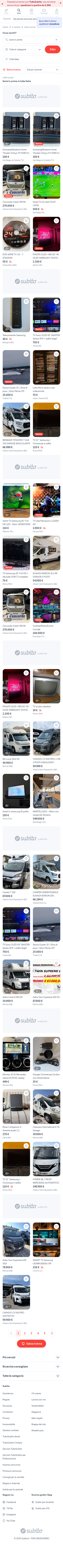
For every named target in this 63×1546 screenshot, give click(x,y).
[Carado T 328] (16, 879)
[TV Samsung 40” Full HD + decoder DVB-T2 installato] (16, 561)
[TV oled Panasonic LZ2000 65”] (46, 508)
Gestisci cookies (11, 1430)
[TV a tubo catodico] (46, 694)
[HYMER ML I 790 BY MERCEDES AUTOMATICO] (46, 1167)
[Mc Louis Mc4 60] (16, 746)
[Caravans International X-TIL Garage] (46, 1114)
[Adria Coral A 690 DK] (16, 982)
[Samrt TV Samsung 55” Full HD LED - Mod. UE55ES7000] (16, 508)
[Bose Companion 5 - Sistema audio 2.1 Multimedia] (16, 1114)
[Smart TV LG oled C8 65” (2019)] (46, 189)
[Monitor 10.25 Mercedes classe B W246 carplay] (16, 1062)
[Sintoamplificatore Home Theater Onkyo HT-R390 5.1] (16, 137)
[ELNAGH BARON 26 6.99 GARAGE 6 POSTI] (46, 561)
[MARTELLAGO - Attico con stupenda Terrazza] (46, 799)
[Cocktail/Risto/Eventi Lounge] (46, 613)
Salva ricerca (14, 69)
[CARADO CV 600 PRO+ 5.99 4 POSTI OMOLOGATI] (46, 746)
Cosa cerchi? (9, 32)
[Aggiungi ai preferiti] (26, 115)
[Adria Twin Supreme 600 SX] (46, 982)
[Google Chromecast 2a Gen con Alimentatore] (46, 1062)
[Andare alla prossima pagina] (52, 1333)
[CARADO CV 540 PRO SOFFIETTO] (16, 1300)
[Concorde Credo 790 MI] (16, 189)
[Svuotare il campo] (56, 39)
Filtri (53, 49)
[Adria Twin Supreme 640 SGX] (16, 1247)
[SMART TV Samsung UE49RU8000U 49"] (46, 1247)
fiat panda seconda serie (25, 18)
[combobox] (31, 39)
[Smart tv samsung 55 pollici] (16, 799)
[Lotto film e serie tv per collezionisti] (46, 375)
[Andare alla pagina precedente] (11, 1333)
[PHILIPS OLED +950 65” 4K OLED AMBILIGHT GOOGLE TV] (46, 242)
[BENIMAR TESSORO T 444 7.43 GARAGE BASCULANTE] (16, 427)
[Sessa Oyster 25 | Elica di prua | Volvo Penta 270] (16, 375)
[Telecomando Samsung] (16, 322)
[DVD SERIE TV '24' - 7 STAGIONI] (16, 242)
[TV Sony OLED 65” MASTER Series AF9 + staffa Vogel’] (46, 322)
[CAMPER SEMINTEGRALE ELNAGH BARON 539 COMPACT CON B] (46, 879)
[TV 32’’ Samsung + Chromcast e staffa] (46, 427)
